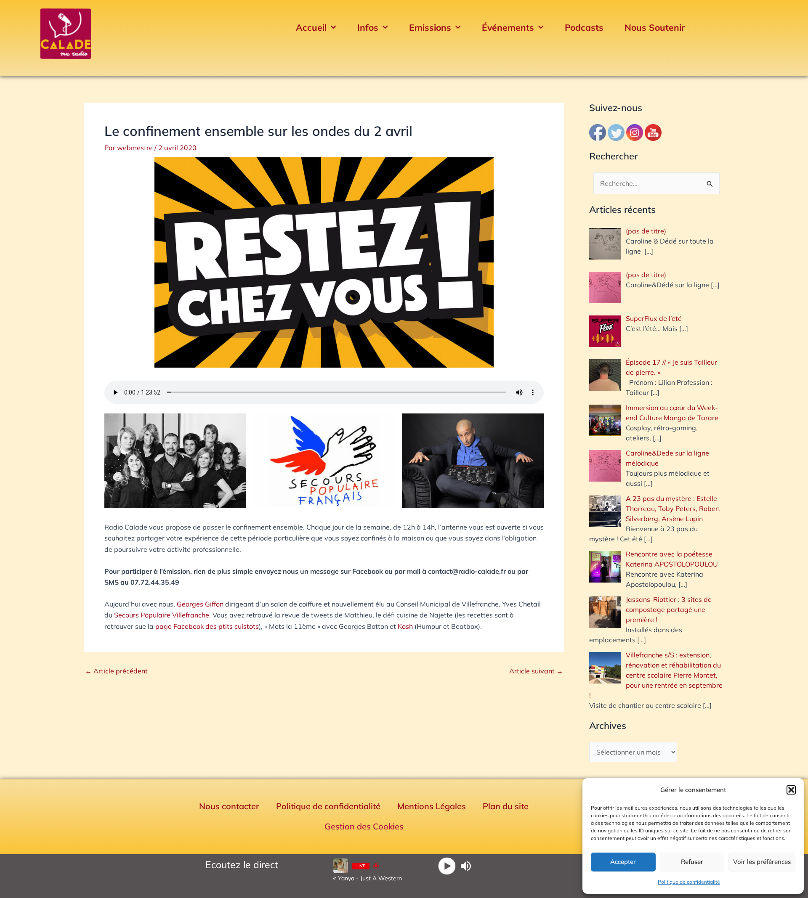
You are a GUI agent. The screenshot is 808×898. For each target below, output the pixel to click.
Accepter (623, 862)
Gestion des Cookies (364, 826)
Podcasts (584, 27)
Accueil (311, 27)
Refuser (692, 862)
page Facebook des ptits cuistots (207, 626)
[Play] (446, 866)
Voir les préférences (762, 862)
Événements (508, 27)
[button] (791, 790)
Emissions (430, 27)
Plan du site (506, 806)
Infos (367, 27)
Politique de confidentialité (689, 882)
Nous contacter (229, 806)
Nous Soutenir (655, 27)
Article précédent (116, 671)
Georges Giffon (200, 604)
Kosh (405, 626)
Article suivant (536, 671)
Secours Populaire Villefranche (161, 615)
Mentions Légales (431, 806)
